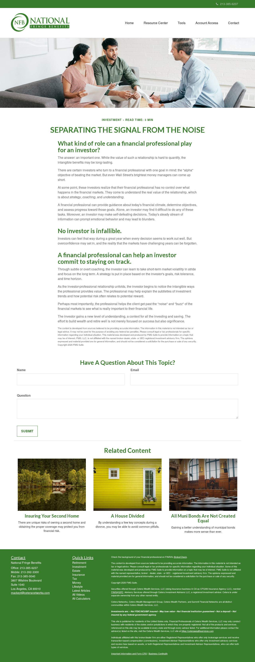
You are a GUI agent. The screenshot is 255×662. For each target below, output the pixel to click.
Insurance (78, 575)
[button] (156, 23)
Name (21, 370)
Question (24, 395)
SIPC (120, 592)
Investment (79, 567)
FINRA (114, 592)
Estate (76, 571)
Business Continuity (158, 653)
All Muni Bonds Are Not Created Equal (203, 518)
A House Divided (127, 516)
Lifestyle (77, 586)
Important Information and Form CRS (129, 653)
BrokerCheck (180, 556)
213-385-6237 (229, 4)
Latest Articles (81, 590)
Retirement (79, 563)
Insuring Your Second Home (52, 516)
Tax (74, 579)
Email (134, 370)
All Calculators (81, 598)
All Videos (78, 594)
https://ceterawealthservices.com (197, 631)
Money (76, 583)
